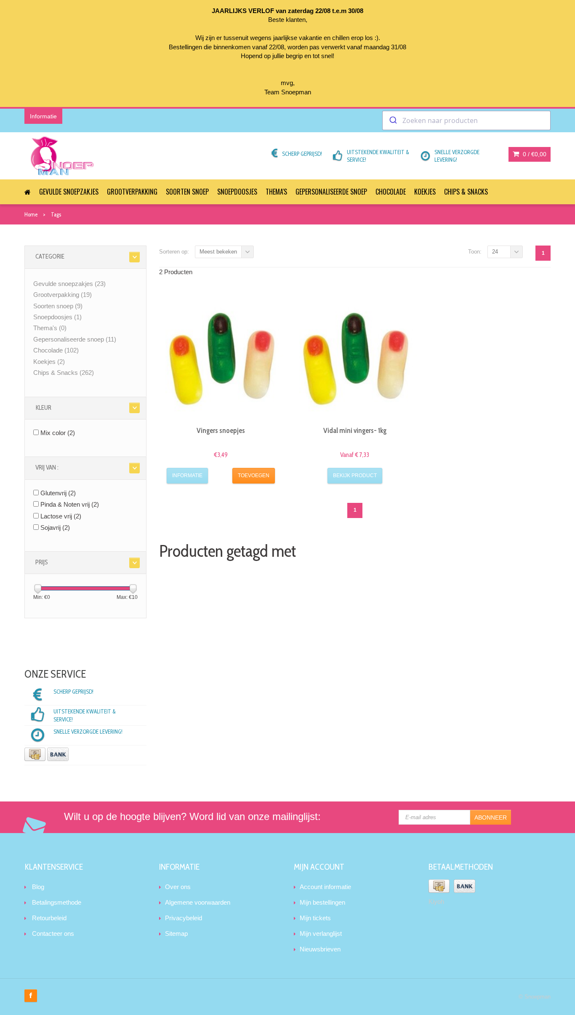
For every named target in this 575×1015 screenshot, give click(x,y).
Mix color (57, 432)
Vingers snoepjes (221, 430)
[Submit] (392, 120)
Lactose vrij (60, 516)
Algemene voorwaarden (197, 902)
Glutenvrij (58, 493)
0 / (533, 154)
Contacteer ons (53, 933)
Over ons (178, 886)
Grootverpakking (132, 192)
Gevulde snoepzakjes (68, 192)
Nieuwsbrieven (320, 949)
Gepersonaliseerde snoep (331, 192)
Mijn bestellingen (322, 902)
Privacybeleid (183, 918)
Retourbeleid (49, 918)
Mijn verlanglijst (321, 933)
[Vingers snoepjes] (221, 357)
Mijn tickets (315, 918)
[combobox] (466, 120)
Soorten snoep (187, 192)
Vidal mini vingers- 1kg (354, 430)
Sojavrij (55, 527)
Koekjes (425, 192)
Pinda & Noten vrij (69, 504)
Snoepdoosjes (237, 192)
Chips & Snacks (466, 192)
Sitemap (176, 933)
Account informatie (325, 886)
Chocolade (390, 192)
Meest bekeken (218, 251)
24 (495, 251)
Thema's (276, 192)
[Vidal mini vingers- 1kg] (354, 357)
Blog (38, 886)
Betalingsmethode (56, 902)
